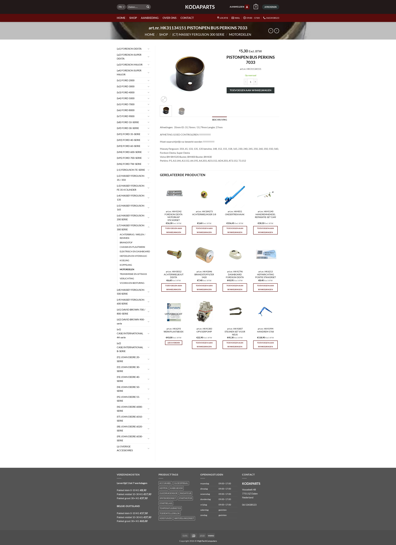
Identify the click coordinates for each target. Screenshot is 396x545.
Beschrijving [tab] (219, 119)
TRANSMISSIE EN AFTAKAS (133, 274)
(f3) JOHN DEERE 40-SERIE (128, 378)
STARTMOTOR (185, 498)
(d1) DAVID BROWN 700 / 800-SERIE (131, 311)
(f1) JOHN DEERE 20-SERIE (128, 359)
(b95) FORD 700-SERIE (129, 157)
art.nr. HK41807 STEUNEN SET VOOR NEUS (235, 331)
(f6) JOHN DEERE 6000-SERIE (130, 408)
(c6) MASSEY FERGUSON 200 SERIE (130, 217)
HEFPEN (163, 488)
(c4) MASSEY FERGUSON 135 (130, 197)
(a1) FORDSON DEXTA (129, 48)
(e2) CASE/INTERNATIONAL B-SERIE (130, 347)
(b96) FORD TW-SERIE (129, 163)
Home (150, 34)
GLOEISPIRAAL (181, 483)
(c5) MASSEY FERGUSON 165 (130, 207)
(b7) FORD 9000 (125, 116)
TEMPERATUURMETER (170, 508)
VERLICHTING (127, 278)
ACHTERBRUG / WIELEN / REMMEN (132, 236)
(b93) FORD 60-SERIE (128, 145)
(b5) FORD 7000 (125, 104)
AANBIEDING (150, 17)
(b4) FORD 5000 (125, 98)
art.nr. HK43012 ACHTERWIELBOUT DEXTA (173, 274)
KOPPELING (126, 265)
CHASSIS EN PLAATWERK (132, 247)
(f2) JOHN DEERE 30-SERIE (128, 368)
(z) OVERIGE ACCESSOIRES (125, 448)
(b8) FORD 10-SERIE (128, 122)
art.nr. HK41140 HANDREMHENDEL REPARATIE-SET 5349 (265, 214)
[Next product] (270, 30)
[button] (247, 7)
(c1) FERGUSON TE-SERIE (131, 169)
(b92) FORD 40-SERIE (128, 139)
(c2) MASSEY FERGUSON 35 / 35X (130, 177)
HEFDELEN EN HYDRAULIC (133, 256)
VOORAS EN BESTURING (132, 283)
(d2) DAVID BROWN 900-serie (131, 321)
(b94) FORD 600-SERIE (129, 151)
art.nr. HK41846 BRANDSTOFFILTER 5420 (204, 274)
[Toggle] (149, 49)
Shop (163, 34)
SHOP (133, 17)
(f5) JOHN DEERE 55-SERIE (128, 398)
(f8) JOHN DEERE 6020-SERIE (130, 428)
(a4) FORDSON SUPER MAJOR (129, 72)
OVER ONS (169, 17)
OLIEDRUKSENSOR (168, 493)
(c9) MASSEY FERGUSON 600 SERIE (130, 301)
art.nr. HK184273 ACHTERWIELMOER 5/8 (204, 213)
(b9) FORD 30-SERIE (128, 128)
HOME (121, 17)
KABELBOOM (176, 488)
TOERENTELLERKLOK (169, 513)
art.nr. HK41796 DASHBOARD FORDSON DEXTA (235, 274)
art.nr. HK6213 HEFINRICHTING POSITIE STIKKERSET (265, 274)
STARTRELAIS (165, 503)
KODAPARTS (198, 6)
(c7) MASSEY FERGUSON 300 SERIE (198, 34)
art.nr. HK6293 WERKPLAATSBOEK (174, 330)
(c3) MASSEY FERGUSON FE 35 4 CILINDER (130, 187)
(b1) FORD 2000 (125, 80)
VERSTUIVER (165, 518)
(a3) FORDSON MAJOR (129, 64)
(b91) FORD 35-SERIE (128, 134)
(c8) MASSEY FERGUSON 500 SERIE (130, 291)
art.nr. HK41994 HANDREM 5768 (265, 330)
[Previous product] (276, 30)
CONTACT (187, 17)
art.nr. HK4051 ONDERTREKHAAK (235, 213)
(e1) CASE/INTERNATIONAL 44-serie (130, 333)
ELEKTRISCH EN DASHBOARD (135, 251)
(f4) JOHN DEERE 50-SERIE (128, 388)
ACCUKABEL (165, 483)
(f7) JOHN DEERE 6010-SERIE (130, 418)
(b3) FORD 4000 (125, 92)
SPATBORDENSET (167, 498)
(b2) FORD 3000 (125, 86)
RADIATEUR (185, 493)
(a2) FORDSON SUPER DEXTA (129, 56)
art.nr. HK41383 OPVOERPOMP (204, 330)
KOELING (124, 260)
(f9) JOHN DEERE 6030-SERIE (130, 438)
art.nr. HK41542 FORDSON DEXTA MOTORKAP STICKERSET (174, 215)
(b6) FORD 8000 (125, 110)
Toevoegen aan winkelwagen (250, 90)
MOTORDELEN (240, 34)
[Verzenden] (148, 7)
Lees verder (174, 343)
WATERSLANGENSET (184, 518)
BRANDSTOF (126, 242)
